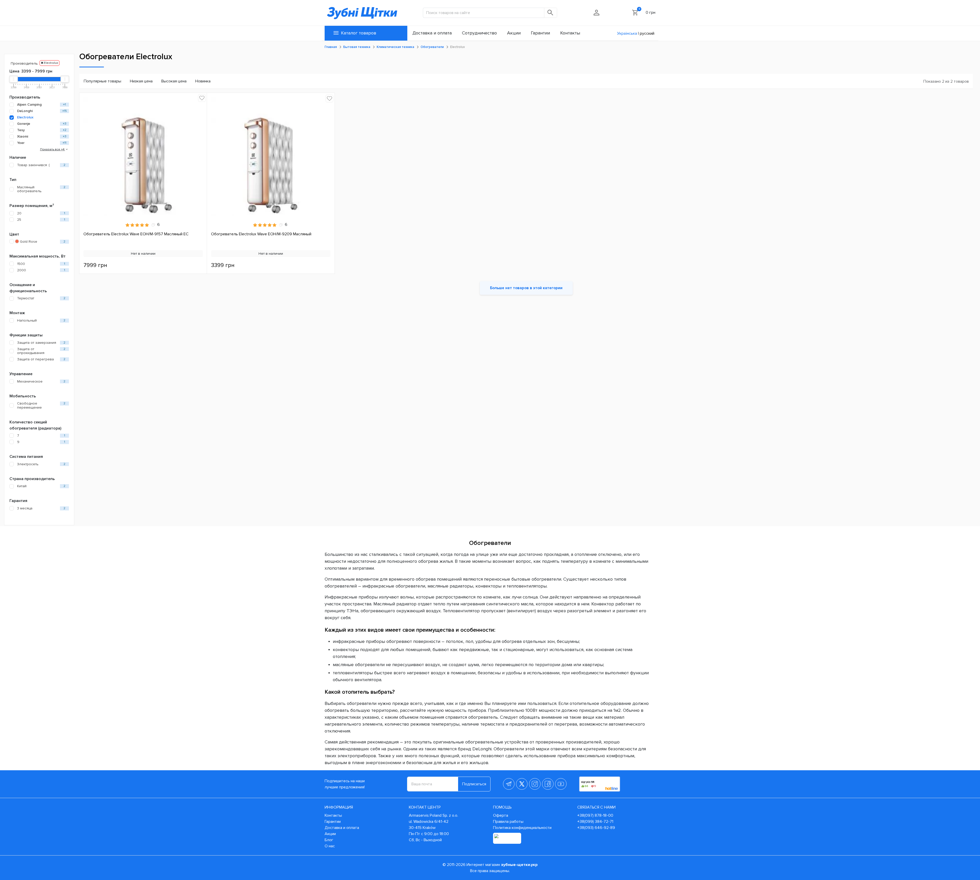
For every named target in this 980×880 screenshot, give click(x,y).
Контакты (333, 815)
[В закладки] (202, 98)
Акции (330, 833)
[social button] (508, 784)
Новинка (203, 81)
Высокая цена (174, 81)
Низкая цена (141, 81)
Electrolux (50, 63)
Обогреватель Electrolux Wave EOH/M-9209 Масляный (261, 234)
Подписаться (474, 784)
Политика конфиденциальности (522, 827)
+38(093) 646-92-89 (596, 827)
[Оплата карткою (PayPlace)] (507, 838)
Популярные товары (102, 81)
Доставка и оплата (342, 827)
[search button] (550, 13)
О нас (330, 846)
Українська (627, 33)
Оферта (500, 815)
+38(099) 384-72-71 (595, 821)
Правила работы (508, 821)
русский (647, 33)
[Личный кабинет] (597, 12)
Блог (329, 839)
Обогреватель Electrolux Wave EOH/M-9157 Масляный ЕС (136, 234)
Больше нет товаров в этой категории (526, 288)
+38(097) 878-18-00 (595, 815)
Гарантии (333, 821)
